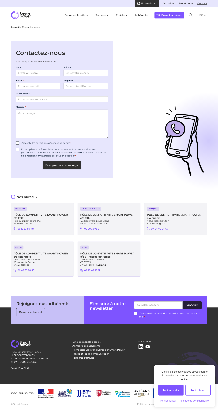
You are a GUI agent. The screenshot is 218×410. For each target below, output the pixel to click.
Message (21, 107)
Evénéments (186, 3)
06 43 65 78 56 (26, 270)
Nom (19, 67)
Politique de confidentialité (152, 404)
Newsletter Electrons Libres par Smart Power (98, 349)
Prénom (68, 67)
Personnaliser (168, 400)
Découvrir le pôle (74, 15)
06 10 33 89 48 (26, 228)
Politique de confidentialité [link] (194, 400)
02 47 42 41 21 (92, 270)
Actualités (168, 3)
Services (100, 15)
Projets (120, 15)
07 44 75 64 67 (159, 228)
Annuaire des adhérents (86, 345)
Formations (148, 3)
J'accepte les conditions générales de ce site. (46, 143)
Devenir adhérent (30, 312)
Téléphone (69, 80)
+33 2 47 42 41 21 (20, 367)
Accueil (15, 27)
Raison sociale (23, 94)
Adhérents (141, 15)
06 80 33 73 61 (92, 228)
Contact (202, 3)
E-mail (20, 80)
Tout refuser (198, 390)
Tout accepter (171, 390)
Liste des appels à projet (86, 341)
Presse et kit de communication (90, 353)
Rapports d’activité (83, 357)
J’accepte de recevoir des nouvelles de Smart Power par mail (170, 315)
